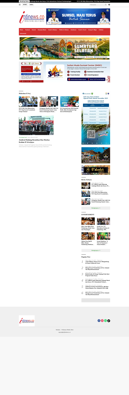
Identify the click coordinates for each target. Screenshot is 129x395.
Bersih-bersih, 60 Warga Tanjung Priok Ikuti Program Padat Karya (97, 274)
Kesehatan (73, 29)
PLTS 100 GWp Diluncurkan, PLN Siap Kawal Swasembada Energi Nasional (80, 1)
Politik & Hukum (64, 29)
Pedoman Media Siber (67, 329)
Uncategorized (23, 137)
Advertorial (23, 33)
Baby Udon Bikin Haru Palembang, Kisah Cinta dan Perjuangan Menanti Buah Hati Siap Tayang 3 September (88, 228)
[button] (106, 4)
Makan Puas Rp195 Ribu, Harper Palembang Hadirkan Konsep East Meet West (87, 243)
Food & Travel (82, 29)
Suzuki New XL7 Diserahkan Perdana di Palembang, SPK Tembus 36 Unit (103, 228)
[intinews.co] (32, 17)
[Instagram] (102, 320)
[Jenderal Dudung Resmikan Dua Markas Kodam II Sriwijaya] (36, 125)
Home (21, 29)
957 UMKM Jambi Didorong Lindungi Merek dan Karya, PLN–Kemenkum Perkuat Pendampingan (101, 185)
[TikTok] (108, 320)
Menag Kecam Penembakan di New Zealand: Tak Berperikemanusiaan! (97, 268)
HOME (25, 4)
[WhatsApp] (105, 320)
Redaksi (58, 329)
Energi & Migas (92, 29)
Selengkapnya (95, 208)
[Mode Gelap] (109, 4)
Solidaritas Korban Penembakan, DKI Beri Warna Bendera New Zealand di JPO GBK (96, 287)
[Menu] (20, 4)
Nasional (27, 29)
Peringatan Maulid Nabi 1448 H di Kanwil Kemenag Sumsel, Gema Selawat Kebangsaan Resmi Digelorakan (49, 110)
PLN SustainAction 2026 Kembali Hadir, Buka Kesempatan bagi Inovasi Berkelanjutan (69, 110)
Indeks (31, 4)
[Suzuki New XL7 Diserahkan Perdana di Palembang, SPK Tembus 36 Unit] (103, 221)
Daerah (34, 29)
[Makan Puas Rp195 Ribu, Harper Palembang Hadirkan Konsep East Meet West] (88, 236)
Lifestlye (101, 29)
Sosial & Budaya (52, 29)
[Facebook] (99, 320)
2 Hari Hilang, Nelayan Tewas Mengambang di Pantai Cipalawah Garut (97, 262)
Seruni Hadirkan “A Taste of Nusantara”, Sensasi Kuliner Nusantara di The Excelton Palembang (102, 243)
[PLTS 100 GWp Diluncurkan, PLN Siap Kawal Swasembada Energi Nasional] (28, 101)
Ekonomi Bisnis (42, 29)
